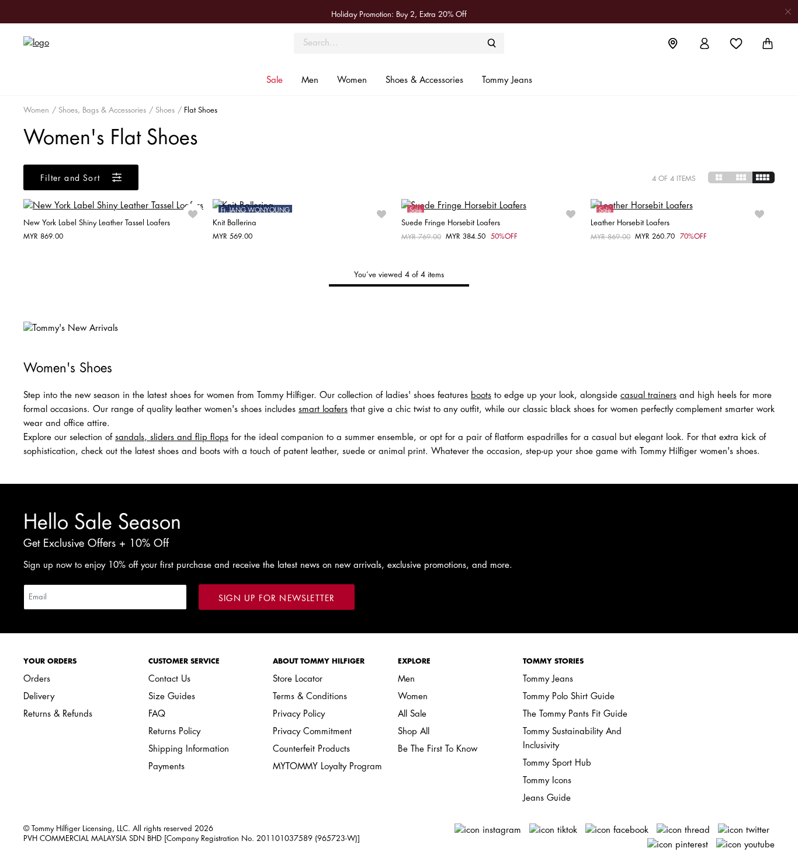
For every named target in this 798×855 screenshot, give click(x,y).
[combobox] (399, 43)
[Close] (788, 11)
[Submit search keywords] (492, 43)
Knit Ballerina (234, 222)
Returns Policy (174, 731)
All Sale (412, 714)
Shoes (165, 110)
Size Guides (171, 696)
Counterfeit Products (311, 749)
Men (406, 679)
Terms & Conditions (310, 696)
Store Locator (297, 679)
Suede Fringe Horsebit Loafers (450, 222)
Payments (166, 766)
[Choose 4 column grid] (763, 177)
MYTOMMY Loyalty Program (327, 766)
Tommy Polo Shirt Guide (569, 696)
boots (481, 395)
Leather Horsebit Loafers (630, 222)
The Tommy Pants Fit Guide (575, 714)
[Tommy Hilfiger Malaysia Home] (117, 43)
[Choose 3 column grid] (741, 177)
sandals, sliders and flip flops (171, 437)
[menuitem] (682, 43)
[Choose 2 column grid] (719, 177)
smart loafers (323, 409)
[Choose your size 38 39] (115, 206)
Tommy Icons (547, 780)
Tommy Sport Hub (557, 763)
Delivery (38, 696)
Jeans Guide (547, 798)
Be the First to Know (437, 749)
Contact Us (169, 679)
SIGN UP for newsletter (276, 598)
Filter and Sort (71, 178)
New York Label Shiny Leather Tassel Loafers (96, 222)
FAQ (156, 714)
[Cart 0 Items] (768, 43)
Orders (36, 679)
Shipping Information (188, 749)
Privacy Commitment (312, 731)
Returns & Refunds (57, 714)
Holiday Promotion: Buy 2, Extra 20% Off (399, 14)
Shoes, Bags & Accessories (102, 110)
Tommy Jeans (548, 679)
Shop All (413, 731)
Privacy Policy (299, 714)
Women (36, 110)
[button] (274, 80)
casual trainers (648, 395)
